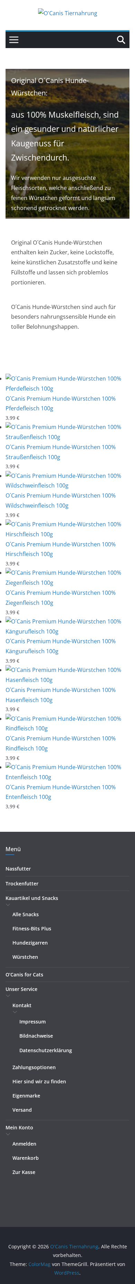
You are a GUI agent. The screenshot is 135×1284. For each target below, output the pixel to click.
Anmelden (24, 1143)
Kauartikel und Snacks (32, 898)
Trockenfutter (22, 883)
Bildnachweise (36, 1035)
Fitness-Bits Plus (31, 928)
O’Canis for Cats (24, 974)
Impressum (32, 1021)
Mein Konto (19, 1127)
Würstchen (25, 957)
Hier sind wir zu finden (39, 1081)
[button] (67, 904)
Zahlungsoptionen (34, 1067)
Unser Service (21, 989)
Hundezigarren (30, 942)
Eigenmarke (26, 1095)
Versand (22, 1110)
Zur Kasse (23, 1172)
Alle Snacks (25, 914)
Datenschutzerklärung (45, 1050)
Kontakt (22, 1005)
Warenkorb (25, 1158)
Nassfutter (18, 868)
